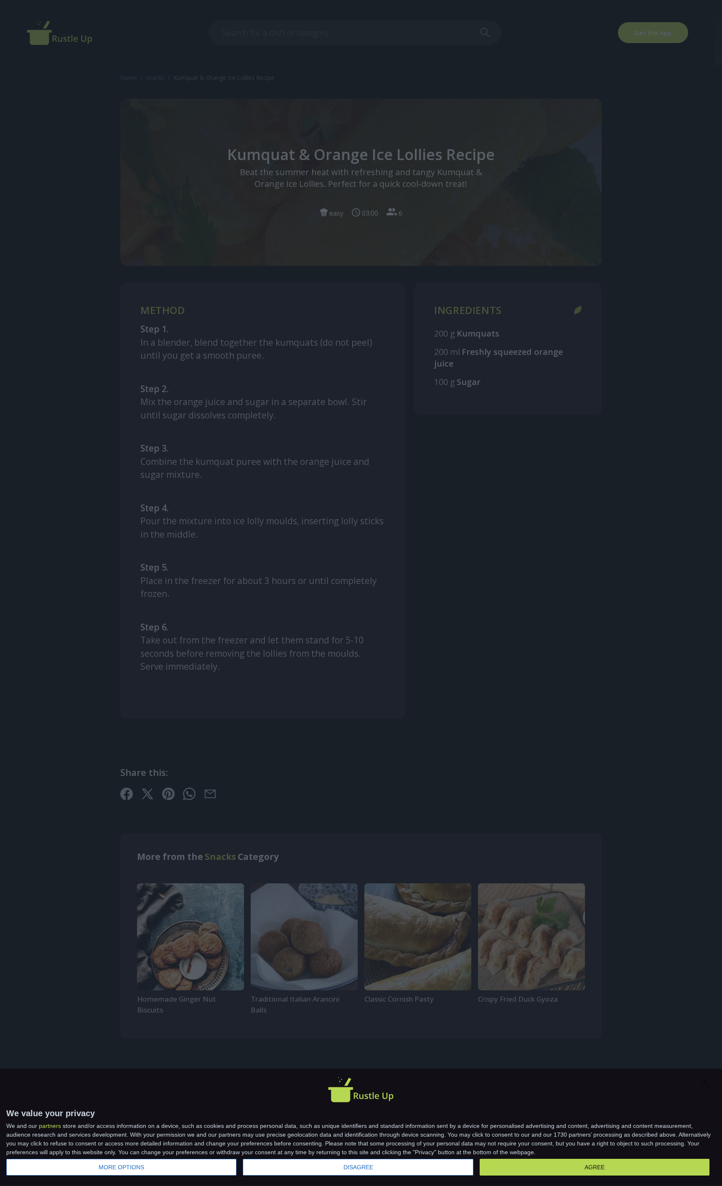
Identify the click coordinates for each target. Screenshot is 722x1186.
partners (50, 1126)
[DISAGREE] (707, 1084)
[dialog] (361, 1127)
